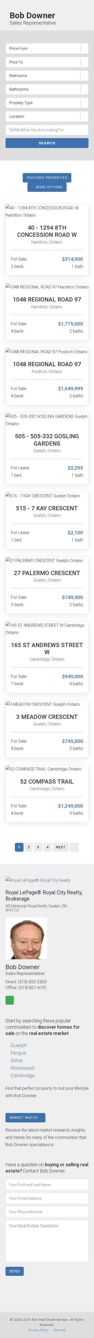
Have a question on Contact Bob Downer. (46, 1168)
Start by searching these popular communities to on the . (42, 1027)
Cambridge (23, 1076)
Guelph (19, 1045)
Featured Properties (47, 178)
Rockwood (22, 1068)
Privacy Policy (38, 1330)
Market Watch (24, 1118)
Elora (16, 1060)
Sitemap (60, 1330)
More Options (48, 187)
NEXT (61, 847)
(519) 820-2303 (32, 981)
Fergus (18, 1053)
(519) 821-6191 (33, 987)
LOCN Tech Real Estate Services (45, 1320)
